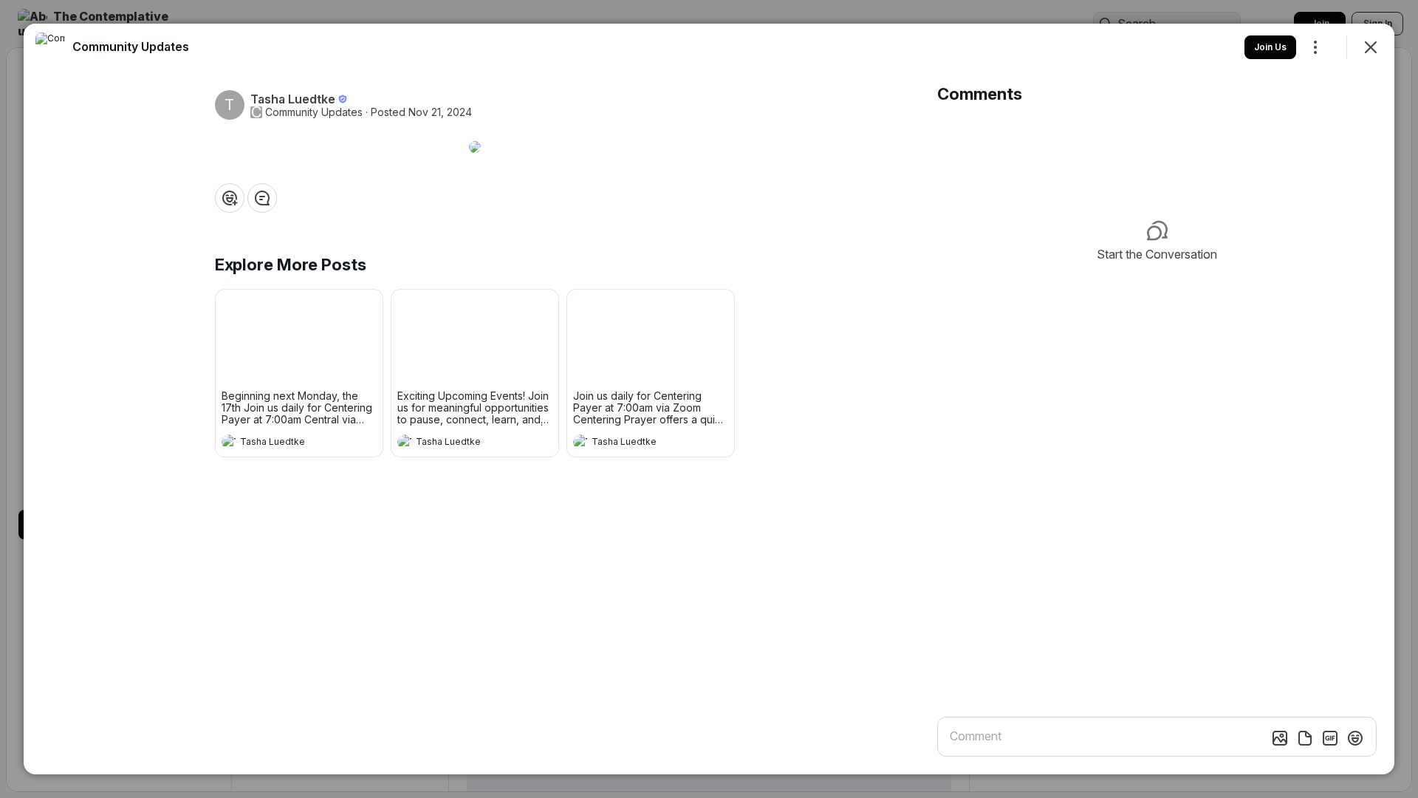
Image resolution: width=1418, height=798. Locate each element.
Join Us (1270, 46)
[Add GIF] (1330, 738)
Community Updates (314, 112)
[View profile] (229, 441)
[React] (230, 198)
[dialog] (709, 399)
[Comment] (262, 198)
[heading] (284, 443)
